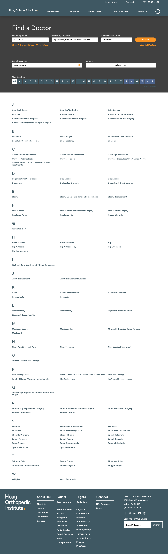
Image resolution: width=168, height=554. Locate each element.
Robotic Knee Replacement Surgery (77, 408)
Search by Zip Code (110, 36)
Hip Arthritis (18, 247)
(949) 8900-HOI (150, 2)
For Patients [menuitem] (53, 11)
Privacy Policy (83, 529)
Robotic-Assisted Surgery (120, 408)
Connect (102, 497)
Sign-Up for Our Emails (135, 518)
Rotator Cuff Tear (68, 413)
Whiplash (16, 479)
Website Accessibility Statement (83, 521)
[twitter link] (130, 513)
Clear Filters (42, 45)
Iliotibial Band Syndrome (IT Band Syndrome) (33, 265)
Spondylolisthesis (116, 443)
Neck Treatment (67, 347)
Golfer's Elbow (19, 229)
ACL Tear (16, 114)
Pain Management (20, 375)
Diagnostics (65, 179)
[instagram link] (144, 513)
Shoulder (16, 431)
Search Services (19, 61)
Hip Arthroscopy (68, 247)
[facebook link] (125, 513)
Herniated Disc (67, 243)
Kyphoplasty (18, 297)
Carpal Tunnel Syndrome (24, 155)
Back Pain (16, 137)
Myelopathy (17, 333)
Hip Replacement (20, 251)
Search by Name (19, 36)
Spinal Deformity (116, 435)
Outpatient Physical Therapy (25, 361)
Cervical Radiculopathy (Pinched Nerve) (127, 159)
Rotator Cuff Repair (21, 413)
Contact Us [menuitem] (131, 2)
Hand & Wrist (18, 243)
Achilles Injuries (20, 110)
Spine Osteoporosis (69, 443)
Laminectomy (18, 311)
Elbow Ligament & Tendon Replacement (79, 197)
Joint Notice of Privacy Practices (83, 542)
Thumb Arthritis (115, 461)
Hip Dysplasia (114, 247)
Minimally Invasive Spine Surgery (124, 329)
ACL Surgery (114, 110)
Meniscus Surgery (20, 329)
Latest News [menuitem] (111, 2)
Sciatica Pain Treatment (71, 427)
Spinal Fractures (20, 439)
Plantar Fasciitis (67, 379)
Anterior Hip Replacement (120, 114)
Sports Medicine (20, 447)
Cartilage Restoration (118, 155)
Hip (109, 243)
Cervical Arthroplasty (22, 159)
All (14, 81)
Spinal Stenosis (115, 439)
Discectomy (17, 183)
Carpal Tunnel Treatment (72, 155)
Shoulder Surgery (20, 435)
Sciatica (16, 427)
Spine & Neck (18, 443)
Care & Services (65, 534)
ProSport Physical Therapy (120, 379)
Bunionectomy (67, 141)
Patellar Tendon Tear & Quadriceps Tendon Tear (82, 375)
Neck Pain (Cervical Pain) (24, 347)
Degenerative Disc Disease (24, 179)
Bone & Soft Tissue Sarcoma (121, 137)
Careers (41, 521)
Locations (62, 525)
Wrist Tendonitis (68, 479)
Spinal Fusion (66, 439)
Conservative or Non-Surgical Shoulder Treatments (31, 164)
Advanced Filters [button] (23, 45)
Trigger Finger (115, 466)
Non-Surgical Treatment (119, 347)
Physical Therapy (116, 375)
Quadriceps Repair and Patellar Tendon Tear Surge (33, 394)
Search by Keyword (61, 36)
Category (90, 61)
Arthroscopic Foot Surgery (25, 119)
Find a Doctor (63, 530)
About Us (41, 504)
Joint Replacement (21, 279)
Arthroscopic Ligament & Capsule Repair (31, 123)
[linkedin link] (134, 513)
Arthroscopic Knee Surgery (121, 119)
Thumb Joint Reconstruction (25, 466)
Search (145, 40)
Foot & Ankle (18, 211)
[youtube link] (139, 513)
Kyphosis (64, 297)
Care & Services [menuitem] (120, 11)
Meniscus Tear (67, 329)
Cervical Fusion (67, 159)
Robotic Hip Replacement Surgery (28, 408)
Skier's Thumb (67, 435)
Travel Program (67, 466)
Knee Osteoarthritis (69, 293)
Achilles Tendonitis (69, 110)
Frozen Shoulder (116, 215)
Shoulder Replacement (119, 431)
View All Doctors (148, 45)
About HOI (44, 497)
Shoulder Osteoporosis (71, 431)
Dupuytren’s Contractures (120, 183)
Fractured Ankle (19, 215)
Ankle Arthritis (67, 114)
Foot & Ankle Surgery (118, 211)
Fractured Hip (66, 215)
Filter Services (18, 77)
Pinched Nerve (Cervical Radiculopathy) (31, 379)
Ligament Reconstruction (120, 311)
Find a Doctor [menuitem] (95, 11)
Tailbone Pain (18, 461)
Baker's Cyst (66, 137)
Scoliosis (112, 427)
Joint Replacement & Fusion (73, 279)
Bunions (112, 141)
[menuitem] (158, 11)
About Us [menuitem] (142, 11)
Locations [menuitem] (74, 11)
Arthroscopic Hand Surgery (73, 119)
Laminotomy (66, 311)
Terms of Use (83, 534)
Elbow (15, 197)
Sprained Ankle (67, 447)
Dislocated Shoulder (69, 183)
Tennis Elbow (66, 461)
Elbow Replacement (117, 197)
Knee (14, 293)
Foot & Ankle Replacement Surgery (76, 211)
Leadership (42, 516)
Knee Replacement (117, 293)
